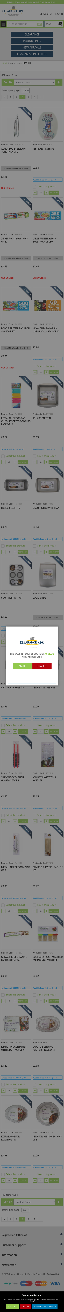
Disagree (42, 665)
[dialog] (32, 656)
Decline (25, 1306)
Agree (22, 665)
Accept (13, 1306)
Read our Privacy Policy (45, 1306)
